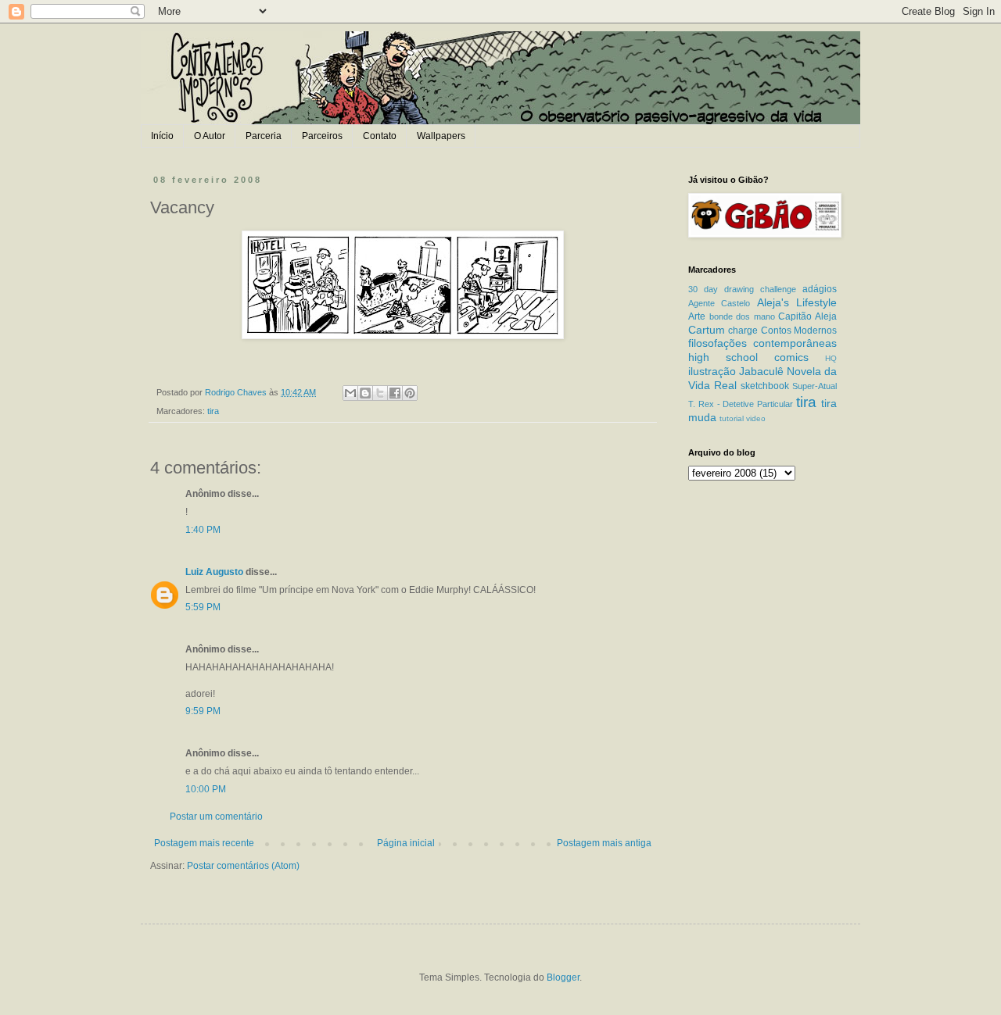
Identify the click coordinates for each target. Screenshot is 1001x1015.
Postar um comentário (216, 816)
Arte (696, 316)
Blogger (563, 977)
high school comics (748, 357)
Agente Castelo (719, 303)
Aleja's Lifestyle (797, 302)
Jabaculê (761, 371)
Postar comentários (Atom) (243, 865)
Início (162, 135)
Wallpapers (441, 135)
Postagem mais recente (204, 843)
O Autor (209, 135)
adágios (819, 289)
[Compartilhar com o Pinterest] (410, 393)
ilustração (712, 371)
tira (213, 411)
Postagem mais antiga (604, 843)
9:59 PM (203, 711)
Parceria (264, 135)
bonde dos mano (742, 316)
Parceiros (322, 135)
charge (743, 330)
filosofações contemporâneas (762, 343)
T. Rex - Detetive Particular (740, 404)
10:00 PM (205, 789)
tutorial (731, 418)
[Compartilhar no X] (380, 393)
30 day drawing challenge (742, 289)
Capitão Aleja (807, 316)
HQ (831, 358)
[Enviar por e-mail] (350, 393)
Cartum (706, 329)
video (756, 418)
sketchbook (765, 386)
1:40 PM (203, 529)
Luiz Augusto (214, 571)
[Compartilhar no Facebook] (395, 393)
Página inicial (406, 843)
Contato (379, 135)
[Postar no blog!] (365, 393)
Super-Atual (814, 386)
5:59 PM (203, 607)
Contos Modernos (799, 330)
